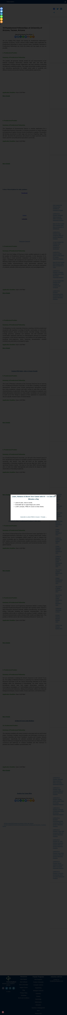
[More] (1, 21)
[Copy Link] (1, 19)
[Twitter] (1, 11)
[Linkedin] (1, 14)
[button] (55, 495)
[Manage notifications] (3, 1012)
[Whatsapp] (1, 16)
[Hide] (0, 24)
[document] (33, 507)
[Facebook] (1, 8)
